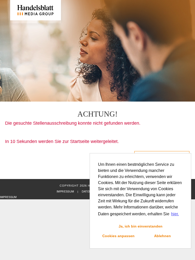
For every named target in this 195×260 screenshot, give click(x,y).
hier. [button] (175, 214)
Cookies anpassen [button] (118, 236)
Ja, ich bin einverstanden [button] (140, 226)
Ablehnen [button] (162, 236)
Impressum (65, 191)
